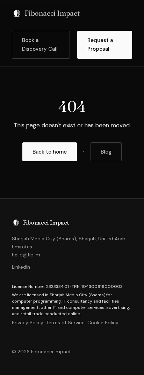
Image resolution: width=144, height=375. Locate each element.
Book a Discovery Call (40, 44)
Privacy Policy (27, 322)
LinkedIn (21, 267)
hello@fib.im (26, 255)
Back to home (50, 151)
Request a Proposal (100, 44)
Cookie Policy (102, 322)
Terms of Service (65, 322)
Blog (106, 151)
